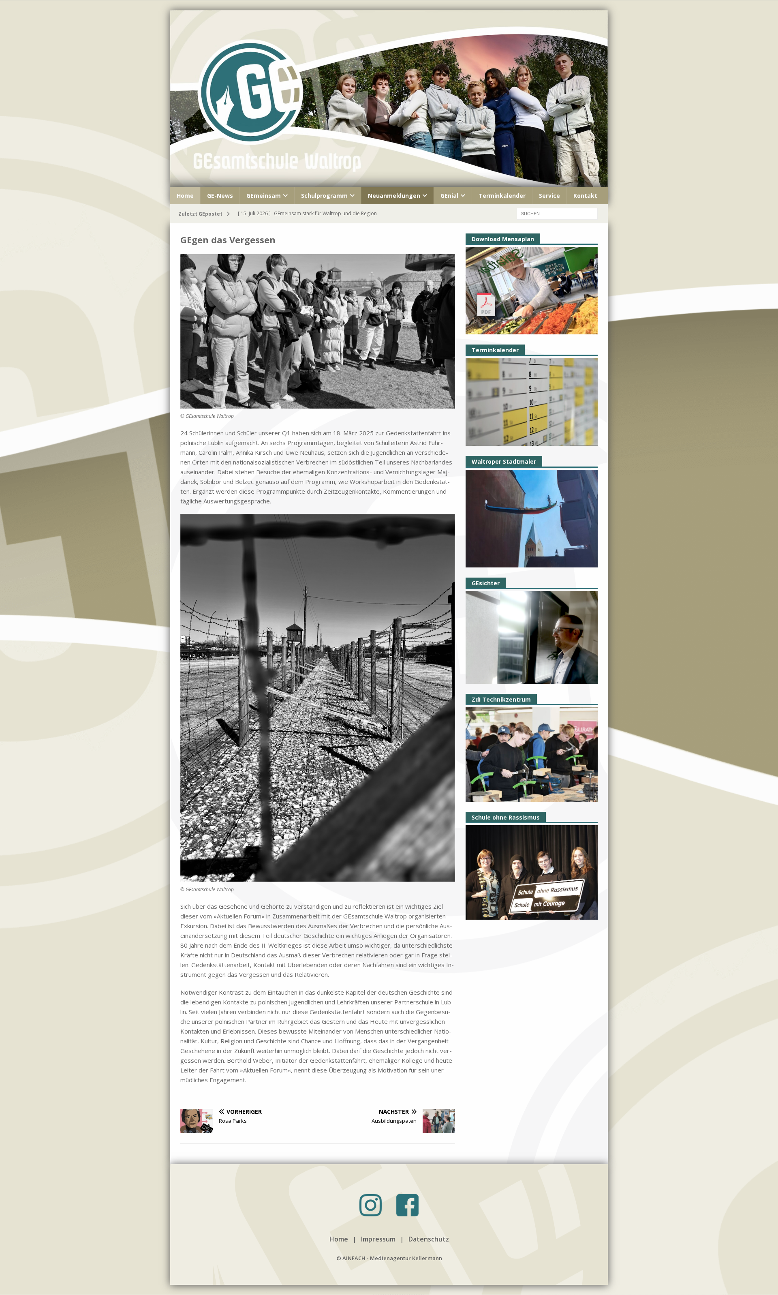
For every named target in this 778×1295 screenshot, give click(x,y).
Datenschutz (428, 1239)
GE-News (220, 195)
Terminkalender (502, 195)
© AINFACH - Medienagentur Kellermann (389, 1258)
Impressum (378, 1239)
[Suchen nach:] (557, 213)
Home (185, 195)
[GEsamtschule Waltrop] (389, 182)
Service (549, 195)
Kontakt (585, 195)
